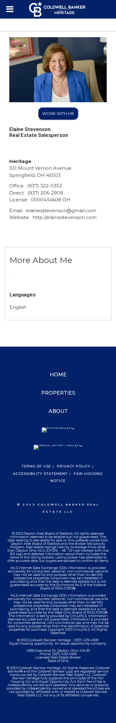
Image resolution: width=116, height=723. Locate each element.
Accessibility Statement (40, 473)
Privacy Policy (73, 466)
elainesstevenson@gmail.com (61, 210)
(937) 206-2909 (45, 193)
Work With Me (58, 113)
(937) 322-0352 (44, 186)
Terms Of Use (36, 466)
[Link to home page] (58, 9)
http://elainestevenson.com (64, 217)
